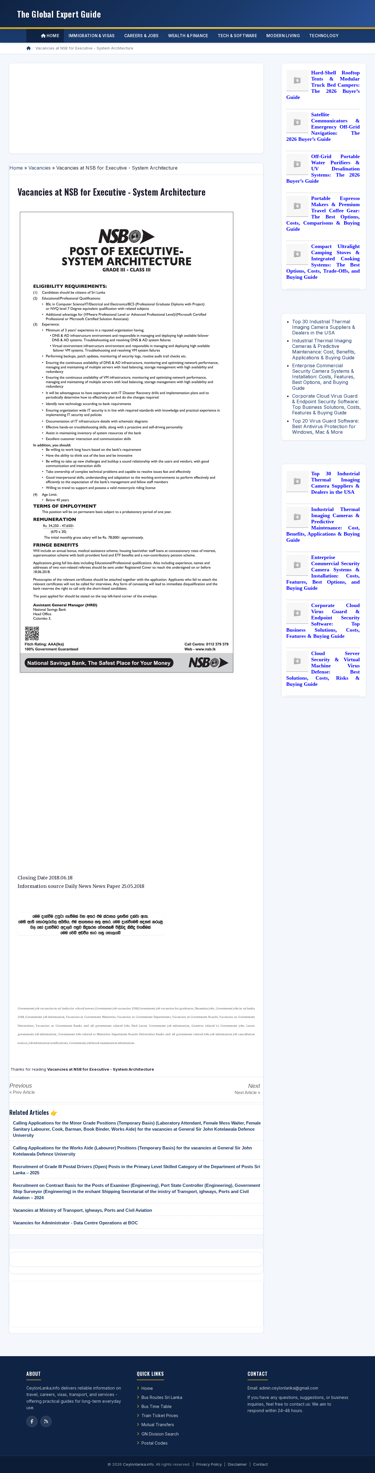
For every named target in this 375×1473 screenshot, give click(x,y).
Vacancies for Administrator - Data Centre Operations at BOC (75, 1222)
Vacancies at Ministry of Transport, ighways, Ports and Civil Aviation (82, 1210)
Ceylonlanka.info (138, 1464)
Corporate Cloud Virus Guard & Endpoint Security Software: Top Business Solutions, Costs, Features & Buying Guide (326, 404)
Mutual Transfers (158, 1424)
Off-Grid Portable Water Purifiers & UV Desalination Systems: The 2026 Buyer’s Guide (323, 168)
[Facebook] (32, 1421)
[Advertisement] (136, 108)
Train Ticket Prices (160, 1415)
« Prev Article (22, 1092)
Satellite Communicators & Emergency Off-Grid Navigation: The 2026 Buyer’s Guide (323, 127)
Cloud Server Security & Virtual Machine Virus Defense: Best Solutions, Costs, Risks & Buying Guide (323, 668)
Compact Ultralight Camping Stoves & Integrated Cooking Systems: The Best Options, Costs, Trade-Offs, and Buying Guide (323, 261)
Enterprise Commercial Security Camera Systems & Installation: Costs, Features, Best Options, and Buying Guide (323, 377)
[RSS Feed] (46, 1421)
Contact (260, 1464)
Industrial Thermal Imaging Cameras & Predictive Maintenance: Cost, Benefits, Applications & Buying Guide (324, 349)
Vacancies (39, 168)
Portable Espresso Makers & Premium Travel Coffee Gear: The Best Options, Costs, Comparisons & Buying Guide (323, 213)
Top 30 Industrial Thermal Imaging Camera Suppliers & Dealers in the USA (323, 327)
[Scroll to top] (361, 1461)
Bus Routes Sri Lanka (162, 1397)
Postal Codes (155, 1442)
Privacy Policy (209, 1464)
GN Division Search (160, 1433)
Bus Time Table (157, 1406)
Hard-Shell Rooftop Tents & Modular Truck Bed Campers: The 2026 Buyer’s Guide (323, 85)
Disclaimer (237, 1464)
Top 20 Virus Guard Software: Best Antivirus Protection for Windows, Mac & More (325, 426)
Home (52, 35)
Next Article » (247, 1092)
